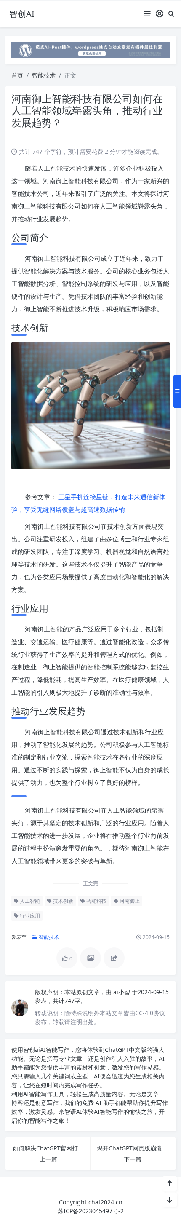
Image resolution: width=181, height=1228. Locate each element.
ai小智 (122, 992)
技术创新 (62, 900)
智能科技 (95, 900)
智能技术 (44, 75)
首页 (17, 75)
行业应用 (29, 915)
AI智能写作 (54, 1050)
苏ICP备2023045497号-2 (91, 1211)
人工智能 (29, 900)
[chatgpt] (90, 49)
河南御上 (129, 900)
